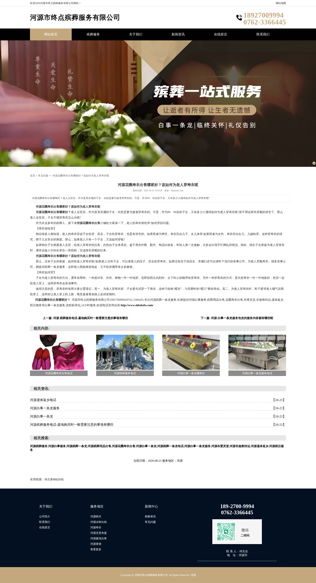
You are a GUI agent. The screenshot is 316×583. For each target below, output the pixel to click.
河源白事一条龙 (158, 416)
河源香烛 (95, 543)
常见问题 (43, 175)
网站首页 (50, 34)
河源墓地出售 (98, 538)
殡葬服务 (93, 34)
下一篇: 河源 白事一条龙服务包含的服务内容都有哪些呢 (237, 318)
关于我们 (135, 34)
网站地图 (281, 3)
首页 (32, 175)
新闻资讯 (178, 34)
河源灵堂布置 (98, 532)
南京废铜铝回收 (54, 479)
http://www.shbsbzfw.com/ (137, 305)
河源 (193, 575)
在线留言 (220, 34)
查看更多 (95, 549)
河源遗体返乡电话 (158, 400)
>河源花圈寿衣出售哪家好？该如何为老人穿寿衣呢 (80, 175)
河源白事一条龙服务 (158, 408)
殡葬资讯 (150, 516)
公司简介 (44, 516)
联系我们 (263, 34)
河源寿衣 (95, 527)
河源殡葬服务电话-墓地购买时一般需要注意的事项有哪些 (158, 424)
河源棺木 (95, 516)
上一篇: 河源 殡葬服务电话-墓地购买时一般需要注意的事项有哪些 (85, 318)
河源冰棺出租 (98, 522)
